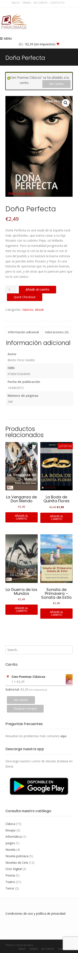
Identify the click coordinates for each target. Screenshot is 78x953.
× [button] (7, 676)
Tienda (26, 3)
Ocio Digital (13, 869)
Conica (19, 944)
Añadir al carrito (37, 289)
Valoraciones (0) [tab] (57, 332)
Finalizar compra (25, 708)
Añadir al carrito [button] (21, 517)
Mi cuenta (40, 3)
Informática (13, 836)
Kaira (30, 944)
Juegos (10, 843)
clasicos (27, 309)
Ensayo (10, 830)
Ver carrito (56, 84)
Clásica (10, 824)
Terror (9, 888)
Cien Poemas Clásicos (28, 677)
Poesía (10, 875)
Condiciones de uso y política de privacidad (35, 913)
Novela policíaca (16, 856)
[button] (66, 103)
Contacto (57, 3)
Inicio (16, 3)
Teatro (10, 882)
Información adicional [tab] (23, 332)
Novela (10, 849)
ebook (39, 309)
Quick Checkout (25, 297)
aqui (63, 736)
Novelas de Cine (16, 862)
